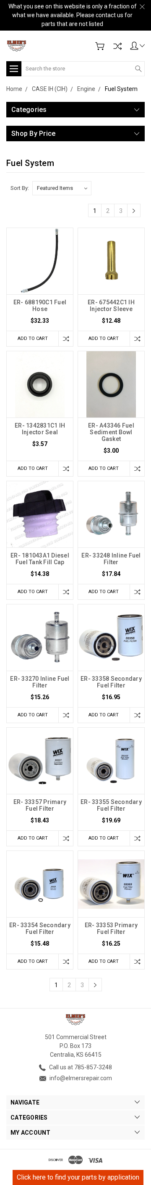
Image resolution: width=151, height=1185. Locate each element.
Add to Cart (33, 338)
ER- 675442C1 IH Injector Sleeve (111, 305)
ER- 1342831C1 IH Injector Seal (40, 429)
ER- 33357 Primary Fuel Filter (39, 805)
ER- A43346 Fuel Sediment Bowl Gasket (111, 432)
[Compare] (117, 46)
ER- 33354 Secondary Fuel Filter (39, 928)
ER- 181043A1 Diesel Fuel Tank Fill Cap (39, 558)
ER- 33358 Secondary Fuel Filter (111, 682)
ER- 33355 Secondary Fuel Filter (111, 805)
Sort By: (19, 188)
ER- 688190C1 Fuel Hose (39, 305)
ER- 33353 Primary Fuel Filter (111, 928)
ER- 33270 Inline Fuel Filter (39, 682)
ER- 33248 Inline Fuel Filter (111, 558)
